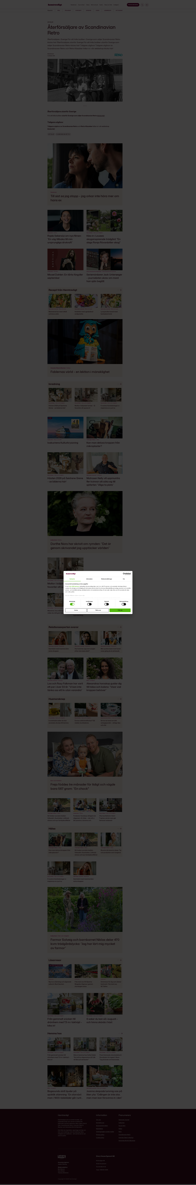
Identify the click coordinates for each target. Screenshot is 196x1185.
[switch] (89, 604)
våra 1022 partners (74, 586)
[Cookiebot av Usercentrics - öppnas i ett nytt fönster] (124, 574)
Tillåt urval (98, 610)
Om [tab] (124, 579)
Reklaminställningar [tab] (106, 579)
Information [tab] (89, 579)
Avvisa (76, 610)
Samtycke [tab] (72, 579)
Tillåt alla (120, 610)
